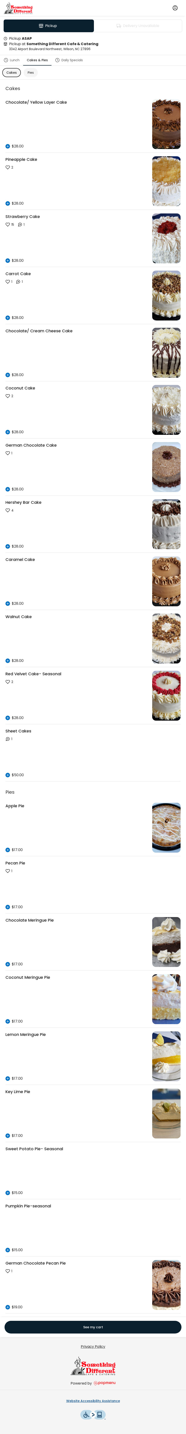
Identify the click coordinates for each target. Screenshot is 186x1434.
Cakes (11, 72)
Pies (31, 72)
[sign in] (175, 7)
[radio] (49, 26)
